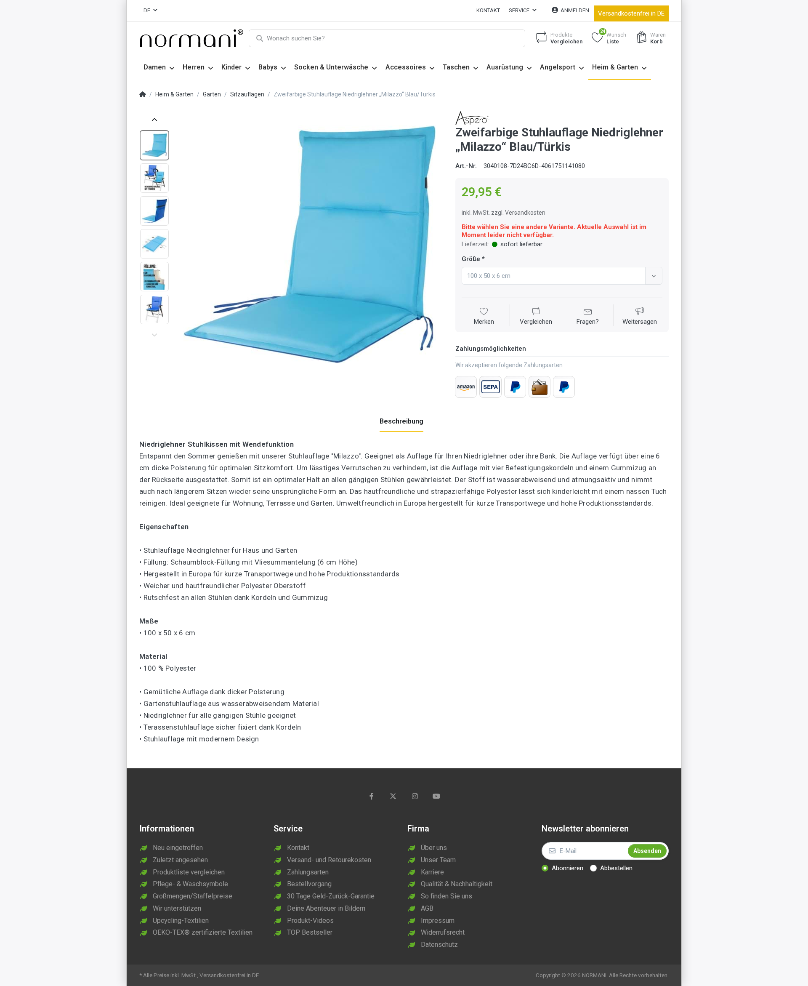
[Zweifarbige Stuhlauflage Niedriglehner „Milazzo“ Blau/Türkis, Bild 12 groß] (154, 309)
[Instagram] (415, 796)
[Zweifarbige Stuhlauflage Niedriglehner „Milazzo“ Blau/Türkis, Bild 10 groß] (154, 243)
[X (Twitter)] (393, 796)
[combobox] (562, 276)
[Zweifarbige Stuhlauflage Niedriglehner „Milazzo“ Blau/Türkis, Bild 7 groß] (154, 145)
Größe (471, 259)
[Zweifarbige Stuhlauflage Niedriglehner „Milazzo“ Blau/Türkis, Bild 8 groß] (154, 178)
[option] (309, 244)
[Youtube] (437, 796)
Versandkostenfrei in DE (631, 13)
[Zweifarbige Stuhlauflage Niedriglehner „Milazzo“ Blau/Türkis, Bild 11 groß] (154, 276)
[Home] (142, 95)
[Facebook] (371, 796)
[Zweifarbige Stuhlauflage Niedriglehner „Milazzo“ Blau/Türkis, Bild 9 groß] (154, 211)
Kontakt (488, 10)
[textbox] (555, 276)
